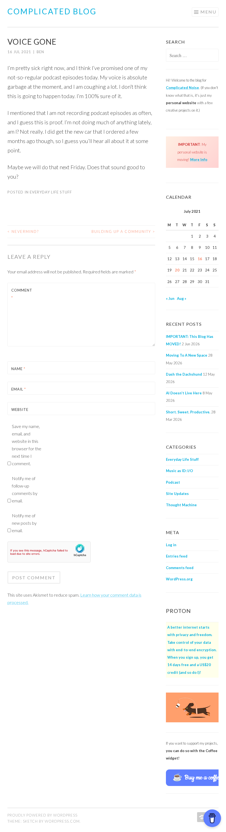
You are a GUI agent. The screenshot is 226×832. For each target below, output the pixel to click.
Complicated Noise (182, 87)
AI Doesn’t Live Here (184, 393)
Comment (21, 294)
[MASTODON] (201, 817)
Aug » (181, 298)
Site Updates (177, 493)
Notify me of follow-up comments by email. (24, 489)
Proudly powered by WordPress (42, 815)
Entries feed (176, 556)
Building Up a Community (123, 231)
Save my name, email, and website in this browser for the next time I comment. (26, 445)
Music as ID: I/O (179, 470)
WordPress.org (179, 579)
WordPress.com (62, 821)
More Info (198, 159)
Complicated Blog (51, 11)
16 (200, 259)
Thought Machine (181, 505)
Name (18, 369)
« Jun (170, 298)
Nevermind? (23, 231)
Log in (171, 545)
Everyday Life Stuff (51, 192)
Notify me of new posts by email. (24, 523)
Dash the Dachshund (184, 374)
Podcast (173, 482)
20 (177, 270)
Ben (40, 52)
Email (18, 389)
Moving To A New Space (186, 355)
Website (19, 409)
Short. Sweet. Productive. (188, 412)
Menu (208, 11)
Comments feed (179, 568)
